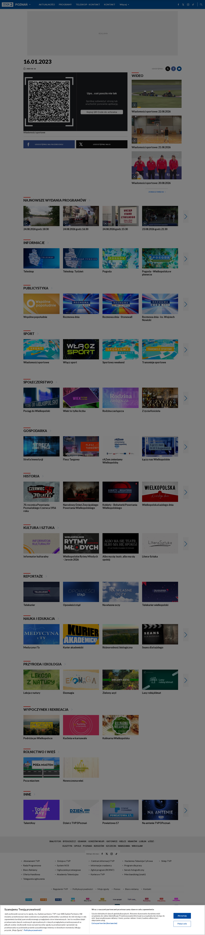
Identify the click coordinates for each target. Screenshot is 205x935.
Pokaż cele (182, 924)
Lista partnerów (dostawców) (104, 923)
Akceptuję (182, 916)
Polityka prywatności (33, 930)
